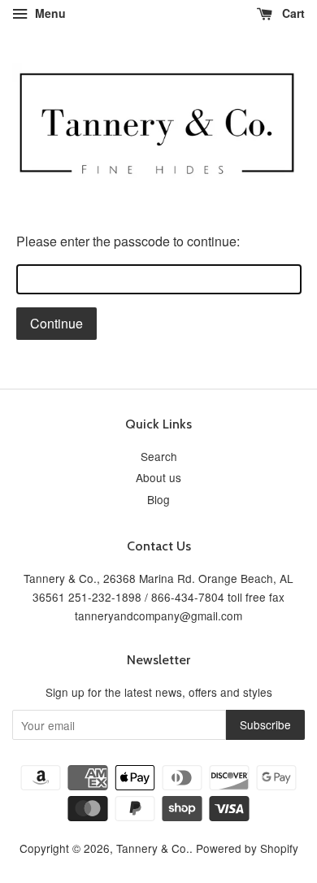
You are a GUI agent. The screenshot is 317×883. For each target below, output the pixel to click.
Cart (292, 13)
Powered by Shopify (247, 848)
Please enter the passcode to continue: (128, 241)
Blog (158, 499)
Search (159, 456)
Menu (49, 13)
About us (158, 477)
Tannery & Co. (152, 848)
